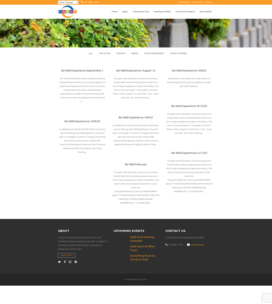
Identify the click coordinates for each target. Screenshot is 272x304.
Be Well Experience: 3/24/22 (82, 121)
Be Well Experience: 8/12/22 (189, 106)
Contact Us (198, 2)
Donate (208, 2)
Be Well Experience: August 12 (135, 70)
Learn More (67, 255)
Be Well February (136, 164)
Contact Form (197, 245)
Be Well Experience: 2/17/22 (189, 153)
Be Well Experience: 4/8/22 (189, 70)
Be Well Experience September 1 (82, 70)
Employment (184, 2)
